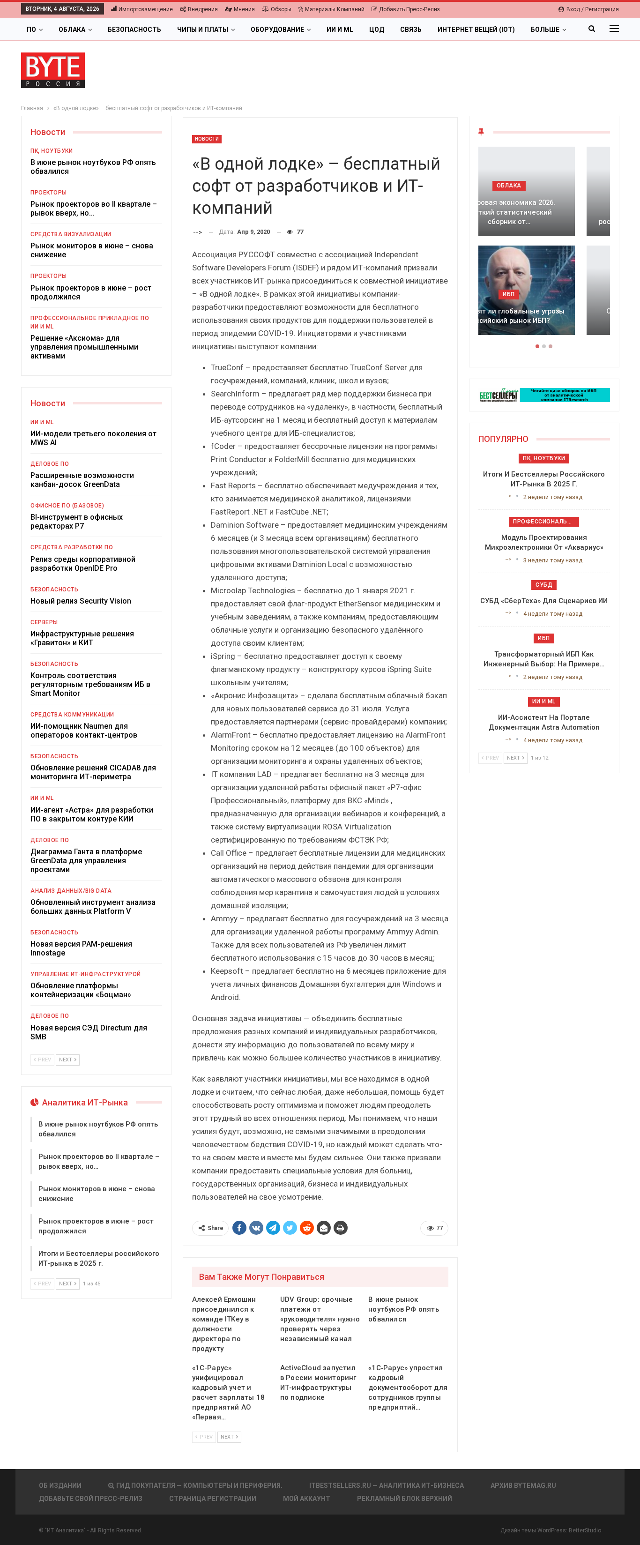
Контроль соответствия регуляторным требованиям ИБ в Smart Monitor (90, 684)
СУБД (544, 585)
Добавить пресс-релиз (409, 9)
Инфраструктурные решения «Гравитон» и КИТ (82, 638)
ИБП (544, 294)
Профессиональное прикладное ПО (89, 318)
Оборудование (277, 29)
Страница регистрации (212, 1498)
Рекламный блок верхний (404, 1498)
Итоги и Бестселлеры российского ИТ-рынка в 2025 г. (544, 217)
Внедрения (203, 9)
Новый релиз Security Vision (80, 601)
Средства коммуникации (72, 714)
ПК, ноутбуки (51, 151)
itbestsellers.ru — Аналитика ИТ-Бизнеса (386, 1485)
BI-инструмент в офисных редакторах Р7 (76, 521)
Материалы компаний (335, 9)
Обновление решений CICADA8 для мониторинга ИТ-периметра (93, 772)
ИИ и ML (340, 29)
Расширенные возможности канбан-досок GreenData (82, 480)
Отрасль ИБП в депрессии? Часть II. (544, 316)
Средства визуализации (71, 234)
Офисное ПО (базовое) (67, 505)
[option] (544, 245)
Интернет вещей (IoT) (476, 29)
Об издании (60, 1485)
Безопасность (134, 29)
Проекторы (48, 192)
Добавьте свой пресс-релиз (90, 1498)
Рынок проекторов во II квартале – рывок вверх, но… (93, 208)
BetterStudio (585, 1530)
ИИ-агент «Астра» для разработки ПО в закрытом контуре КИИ (91, 814)
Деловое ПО (49, 464)
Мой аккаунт (306, 1498)
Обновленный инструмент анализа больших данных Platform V (93, 907)
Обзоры (281, 9)
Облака (72, 29)
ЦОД (376, 29)
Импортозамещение (146, 9)
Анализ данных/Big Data (71, 891)
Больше (545, 29)
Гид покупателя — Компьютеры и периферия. (199, 1485)
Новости (207, 139)
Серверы (44, 622)
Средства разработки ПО (71, 547)
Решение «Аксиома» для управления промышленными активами (84, 347)
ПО (31, 29)
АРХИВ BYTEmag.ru (523, 1485)
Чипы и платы (202, 29)
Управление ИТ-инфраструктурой (85, 974)
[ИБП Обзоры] (544, 394)
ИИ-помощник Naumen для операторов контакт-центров (83, 730)
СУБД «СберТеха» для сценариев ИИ (544, 601)
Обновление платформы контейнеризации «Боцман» (80, 990)
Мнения (244, 9)
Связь (411, 29)
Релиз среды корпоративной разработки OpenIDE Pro (82, 564)
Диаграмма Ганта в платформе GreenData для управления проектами (86, 860)
